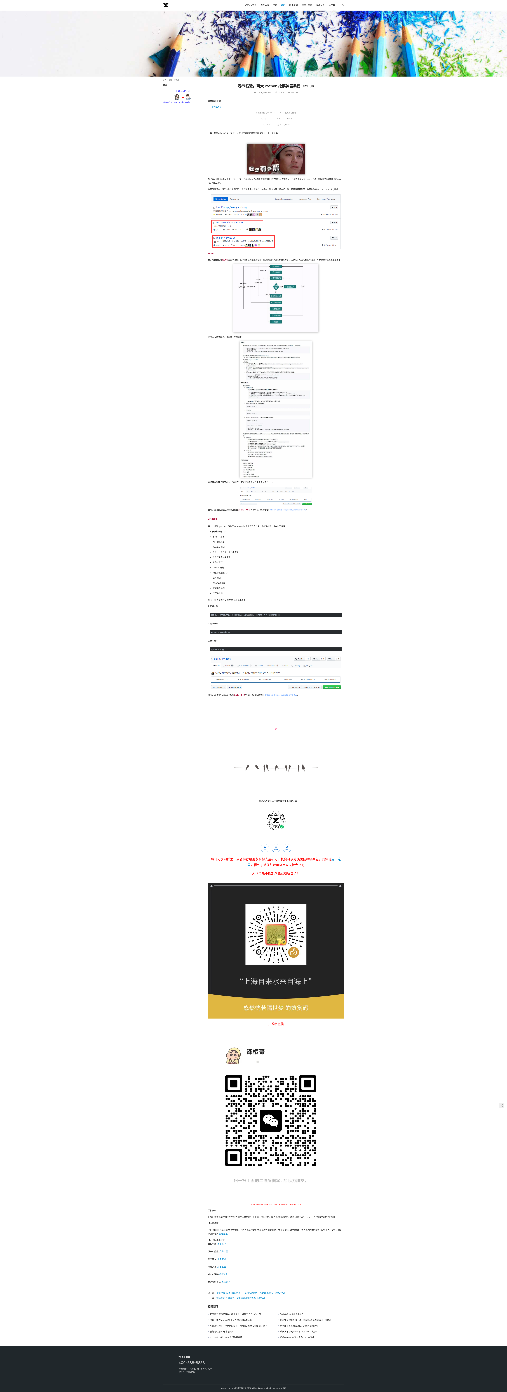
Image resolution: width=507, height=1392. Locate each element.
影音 (275, 5)
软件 (270, 92)
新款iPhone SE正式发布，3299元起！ (298, 1337)
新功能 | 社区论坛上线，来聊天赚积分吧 (299, 1326)
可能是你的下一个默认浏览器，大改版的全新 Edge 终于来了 (238, 1326)
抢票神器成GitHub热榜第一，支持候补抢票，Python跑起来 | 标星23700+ (251, 1292)
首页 (164, 80)
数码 (283, 5)
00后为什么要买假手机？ (292, 1314)
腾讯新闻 (293, 5)
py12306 (216, 106)
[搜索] (343, 5)
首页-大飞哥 (251, 5)
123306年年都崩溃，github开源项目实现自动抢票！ (241, 1298)
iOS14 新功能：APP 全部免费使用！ (227, 1337)
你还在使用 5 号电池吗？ (222, 1331)
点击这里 (223, 1233)
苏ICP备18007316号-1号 (262, 1388)
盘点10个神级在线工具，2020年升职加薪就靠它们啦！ (306, 1320)
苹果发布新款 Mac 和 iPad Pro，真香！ (299, 1331)
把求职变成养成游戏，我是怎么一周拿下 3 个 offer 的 (235, 1314)
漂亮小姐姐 (307, 5)
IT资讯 (259, 92)
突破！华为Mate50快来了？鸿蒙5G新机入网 (231, 1320)
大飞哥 (283, 1388)
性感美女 (320, 5)
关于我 (332, 5)
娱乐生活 (264, 5)
